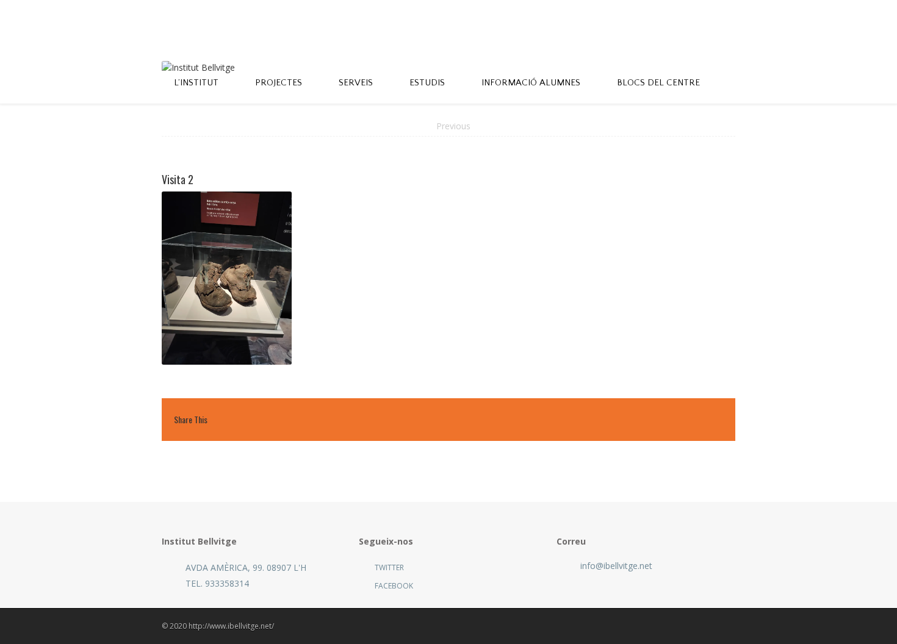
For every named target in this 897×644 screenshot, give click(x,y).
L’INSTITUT (196, 82)
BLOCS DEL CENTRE (658, 82)
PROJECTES (278, 82)
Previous (453, 126)
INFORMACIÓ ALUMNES (530, 82)
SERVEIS (356, 82)
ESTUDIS (427, 82)
